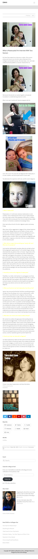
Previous (28, 15)
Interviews (25, 447)
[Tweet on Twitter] (5, 416)
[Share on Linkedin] (28, 416)
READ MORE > (6, 542)
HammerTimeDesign (22, 552)
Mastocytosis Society (8, 386)
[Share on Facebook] (10, 416)
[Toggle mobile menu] (34, 3)
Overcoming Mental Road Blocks (10, 540)
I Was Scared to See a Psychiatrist (11, 531)
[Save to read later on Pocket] (24, 416)
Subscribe (8, 479)
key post (20, 497)
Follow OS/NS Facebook (8, 513)
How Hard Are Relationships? (10, 525)
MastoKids (5, 387)
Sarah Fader (6, 447)
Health (20, 447)
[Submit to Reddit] (14, 416)
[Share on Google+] (19, 416)
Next (33, 15)
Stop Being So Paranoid (8, 528)
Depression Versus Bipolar (9, 537)
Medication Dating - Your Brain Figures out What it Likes (16, 534)
